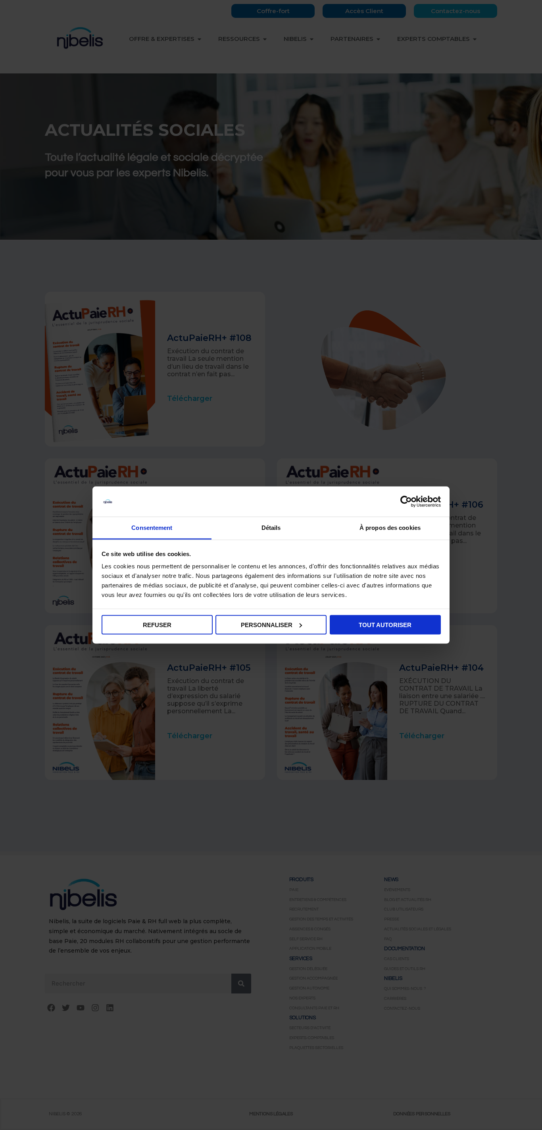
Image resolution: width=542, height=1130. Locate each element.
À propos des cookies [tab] (390, 527)
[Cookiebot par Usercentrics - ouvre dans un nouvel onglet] (406, 502)
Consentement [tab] (151, 527)
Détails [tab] (271, 527)
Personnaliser (266, 624)
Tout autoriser (385, 624)
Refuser (157, 624)
